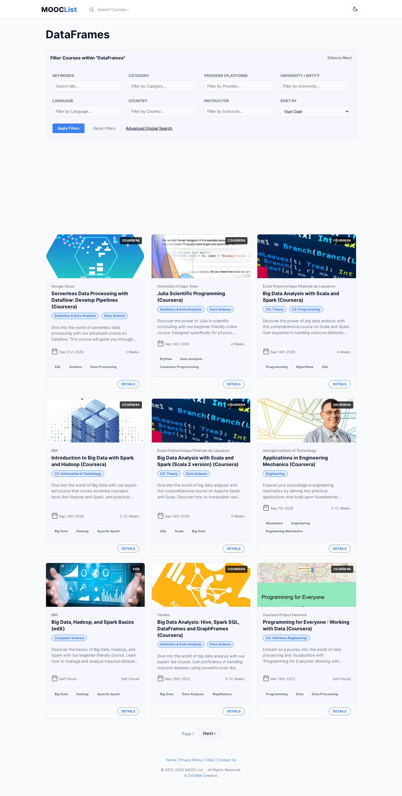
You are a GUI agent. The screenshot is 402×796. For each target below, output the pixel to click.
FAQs (209, 760)
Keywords (63, 75)
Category (139, 75)
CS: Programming (306, 309)
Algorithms (305, 367)
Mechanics (274, 523)
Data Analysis (191, 359)
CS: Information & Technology (77, 474)
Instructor (216, 101)
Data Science (114, 316)
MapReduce (222, 694)
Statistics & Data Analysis (75, 316)
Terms (171, 760)
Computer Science (69, 638)
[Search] (91, 9)
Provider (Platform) (226, 75)
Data (300, 694)
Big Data (61, 531)
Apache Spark (108, 531)
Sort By (288, 101)
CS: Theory (275, 309)
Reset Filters (104, 128)
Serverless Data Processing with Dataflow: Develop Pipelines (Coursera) (89, 300)
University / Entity (300, 75)
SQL (57, 367)
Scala (179, 531)
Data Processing (103, 367)
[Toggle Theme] (355, 9)
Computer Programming (179, 367)
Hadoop (82, 531)
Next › (209, 733)
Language (63, 101)
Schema (75, 367)
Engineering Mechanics (284, 531)
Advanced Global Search (149, 128)
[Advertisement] (201, 187)
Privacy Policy (190, 760)
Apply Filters (68, 128)
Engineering (275, 474)
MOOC (59, 9)
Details (128, 384)
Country (138, 101)
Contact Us (227, 760)
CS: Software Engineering (286, 638)
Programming (277, 367)
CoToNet (195, 776)
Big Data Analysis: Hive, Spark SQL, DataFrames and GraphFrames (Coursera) (198, 628)
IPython (166, 359)
